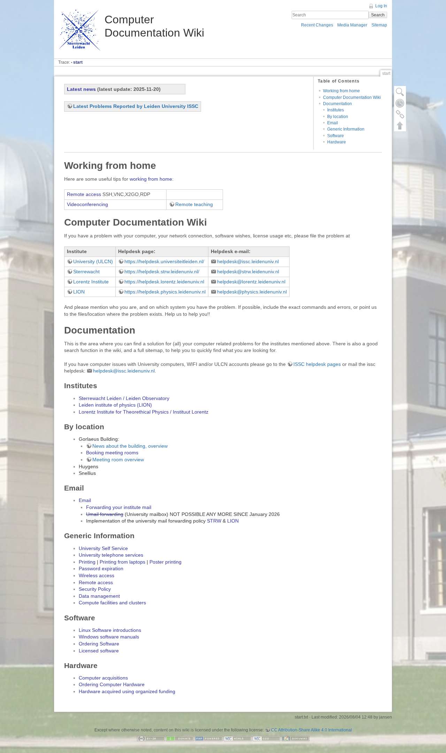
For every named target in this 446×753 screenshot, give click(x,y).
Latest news (81, 89)
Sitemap (379, 25)
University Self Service (103, 548)
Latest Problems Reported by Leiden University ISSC (135, 106)
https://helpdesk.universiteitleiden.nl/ (164, 261)
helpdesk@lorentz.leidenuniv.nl (251, 281)
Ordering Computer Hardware (112, 684)
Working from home (341, 90)
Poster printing (165, 562)
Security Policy (95, 589)
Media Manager (352, 25)
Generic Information (345, 129)
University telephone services (111, 555)
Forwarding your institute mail (118, 507)
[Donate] (180, 738)
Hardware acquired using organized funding (127, 691)
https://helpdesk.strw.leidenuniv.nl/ (161, 271)
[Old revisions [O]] (400, 103)
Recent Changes (317, 25)
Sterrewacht (86, 271)
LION (79, 292)
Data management (99, 596)
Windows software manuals (109, 637)
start (78, 62)
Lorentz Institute (91, 281)
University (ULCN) (93, 261)
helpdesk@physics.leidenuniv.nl (252, 292)
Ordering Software (99, 643)
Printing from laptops (122, 562)
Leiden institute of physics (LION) (115, 405)
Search (378, 15)
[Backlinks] (400, 114)
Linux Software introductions (110, 630)
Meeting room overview (118, 459)
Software (335, 135)
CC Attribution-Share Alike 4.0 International (311, 730)
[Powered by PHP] (209, 738)
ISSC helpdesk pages (317, 364)
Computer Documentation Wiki (352, 97)
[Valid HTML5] (238, 738)
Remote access (84, 194)
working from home (151, 179)
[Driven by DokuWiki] (295, 738)
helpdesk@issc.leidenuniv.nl (248, 261)
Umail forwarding (104, 514)
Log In (381, 5)
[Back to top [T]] (400, 125)
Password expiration (101, 568)
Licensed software (99, 650)
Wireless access (96, 575)
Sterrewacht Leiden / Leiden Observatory (124, 398)
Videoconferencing (87, 204)
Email (332, 122)
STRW (214, 521)
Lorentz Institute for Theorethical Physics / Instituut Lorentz (143, 412)
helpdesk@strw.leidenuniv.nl (248, 271)
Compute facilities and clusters (112, 602)
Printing (87, 562)
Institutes (335, 110)
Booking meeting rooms (112, 452)
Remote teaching (194, 204)
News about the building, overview (130, 446)
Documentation (337, 103)
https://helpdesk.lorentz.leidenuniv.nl (164, 281)
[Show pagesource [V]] (400, 91)
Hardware (336, 142)
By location (337, 116)
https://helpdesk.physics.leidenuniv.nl (165, 292)
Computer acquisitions (103, 678)
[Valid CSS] (266, 738)
